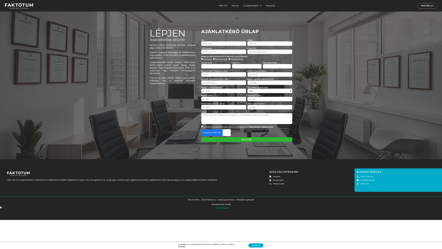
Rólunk (235, 6)
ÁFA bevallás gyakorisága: (258, 87)
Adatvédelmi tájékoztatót (261, 127)
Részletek (181, 246)
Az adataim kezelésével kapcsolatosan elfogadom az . (238, 127)
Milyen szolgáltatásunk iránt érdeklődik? (224, 56)
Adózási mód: (207, 63)
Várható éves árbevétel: (257, 71)
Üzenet (204, 112)
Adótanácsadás (237, 59)
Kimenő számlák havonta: (212, 87)
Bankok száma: (207, 95)
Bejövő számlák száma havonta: (260, 79)
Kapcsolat (270, 6)
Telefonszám (206, 48)
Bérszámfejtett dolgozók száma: (214, 71)
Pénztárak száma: (254, 95)
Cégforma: (236, 63)
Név (203, 40)
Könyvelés (207, 59)
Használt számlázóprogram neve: (215, 79)
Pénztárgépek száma (256, 104)
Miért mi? (223, 6)
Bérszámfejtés (221, 59)
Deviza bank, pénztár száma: (213, 104)
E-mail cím (251, 48)
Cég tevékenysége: (270, 63)
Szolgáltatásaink (251, 6)
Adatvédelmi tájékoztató (245, 200)
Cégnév (250, 40)
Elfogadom (256, 245)
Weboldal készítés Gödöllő (221, 204)
